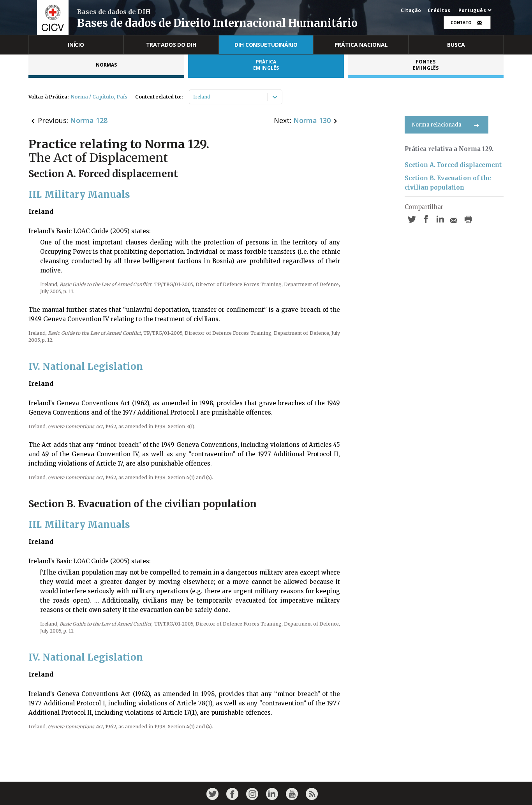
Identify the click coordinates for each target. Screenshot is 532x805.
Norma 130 (312, 120)
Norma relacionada (437, 124)
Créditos (439, 10)
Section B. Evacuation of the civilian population (448, 182)
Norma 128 (88, 120)
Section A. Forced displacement (453, 165)
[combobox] (193, 97)
